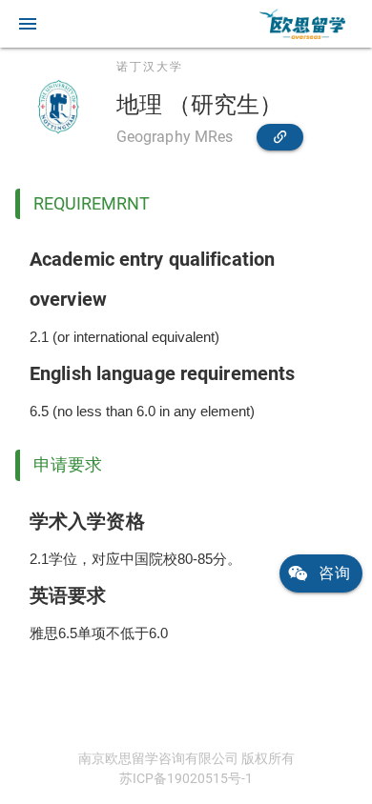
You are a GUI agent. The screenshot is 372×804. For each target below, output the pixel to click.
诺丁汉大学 (149, 66)
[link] (302, 24)
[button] (27, 24)
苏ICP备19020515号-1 (186, 778)
